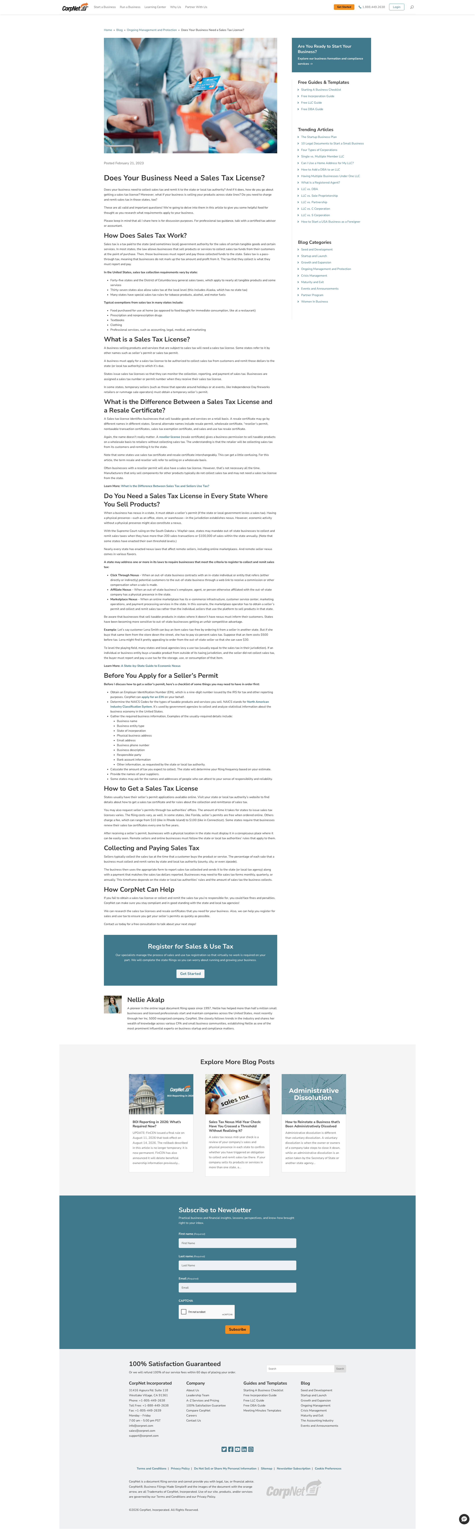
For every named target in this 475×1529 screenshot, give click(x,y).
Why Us (175, 7)
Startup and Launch (314, 256)
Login (396, 7)
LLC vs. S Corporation (315, 215)
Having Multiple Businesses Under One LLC (330, 176)
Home (108, 30)
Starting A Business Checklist (321, 90)
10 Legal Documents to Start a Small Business (332, 143)
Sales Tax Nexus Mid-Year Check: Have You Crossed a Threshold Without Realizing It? (235, 1126)
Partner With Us (196, 7)
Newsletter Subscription (293, 1469)
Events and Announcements (320, 289)
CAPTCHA (186, 1301)
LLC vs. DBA (309, 189)
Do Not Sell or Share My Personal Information (225, 1469)
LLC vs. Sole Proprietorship (319, 196)
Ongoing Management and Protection (152, 30)
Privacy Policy (180, 1469)
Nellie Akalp (145, 999)
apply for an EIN (153, 697)
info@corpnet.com (141, 1426)
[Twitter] (224, 1450)
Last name (192, 1256)
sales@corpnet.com (142, 1431)
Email (189, 1279)
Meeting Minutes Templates (262, 1411)
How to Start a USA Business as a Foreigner (330, 222)
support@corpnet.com (144, 1436)
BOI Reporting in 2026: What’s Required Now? (157, 1124)
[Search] (412, 7)
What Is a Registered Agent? (320, 183)
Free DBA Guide (312, 109)
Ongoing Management (315, 1405)
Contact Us (193, 1421)
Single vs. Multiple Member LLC (322, 156)
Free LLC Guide (311, 103)
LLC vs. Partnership (314, 202)
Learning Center (155, 7)
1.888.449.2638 (373, 7)
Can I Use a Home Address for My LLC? (327, 163)
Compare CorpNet (198, 1411)
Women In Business (314, 302)
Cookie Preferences (328, 1469)
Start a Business (105, 7)
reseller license (170, 437)
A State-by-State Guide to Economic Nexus (151, 666)
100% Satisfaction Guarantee (206, 1405)
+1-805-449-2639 (148, 1411)
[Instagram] (250, 1450)
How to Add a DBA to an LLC (320, 170)
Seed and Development (317, 249)
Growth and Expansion (316, 262)
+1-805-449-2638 (152, 1400)
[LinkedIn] (244, 1450)
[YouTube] (237, 1450)
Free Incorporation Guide (317, 96)
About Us (192, 1390)
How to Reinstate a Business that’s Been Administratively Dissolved (312, 1124)
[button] (464, 1519)
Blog (119, 30)
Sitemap (266, 1469)
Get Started (344, 7)
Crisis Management (314, 276)
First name (192, 1234)
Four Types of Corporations (319, 150)
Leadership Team (197, 1395)
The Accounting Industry (317, 1421)
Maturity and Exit (312, 282)
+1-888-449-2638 (155, 1405)
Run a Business (130, 7)
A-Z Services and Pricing (202, 1400)
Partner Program (312, 295)
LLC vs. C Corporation (315, 209)
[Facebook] (230, 1450)
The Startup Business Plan (319, 137)
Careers (191, 1416)
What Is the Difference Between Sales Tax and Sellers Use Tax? (165, 486)
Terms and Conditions (151, 1469)
